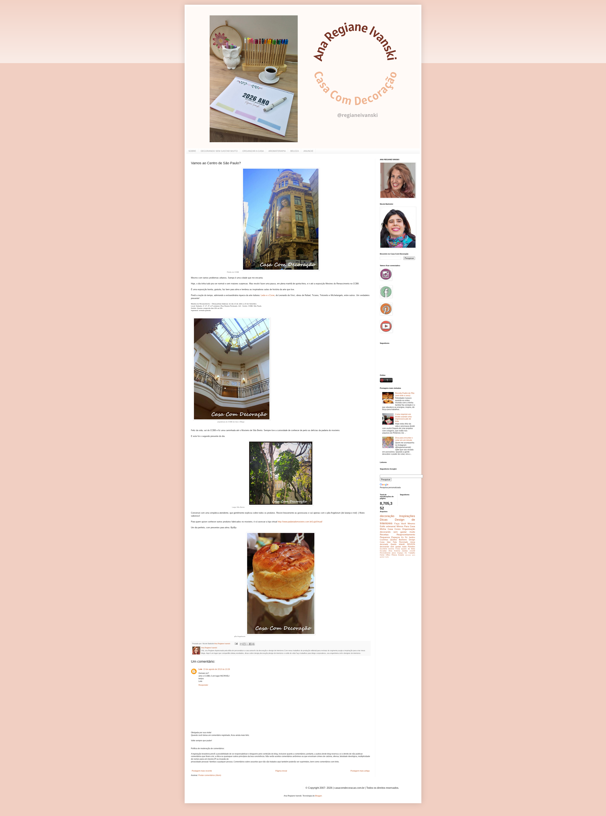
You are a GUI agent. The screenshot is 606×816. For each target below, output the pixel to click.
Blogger (318, 796)
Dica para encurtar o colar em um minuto (404, 439)
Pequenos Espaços (390, 537)
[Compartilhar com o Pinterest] (253, 644)
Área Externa (394, 551)
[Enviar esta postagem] (236, 644)
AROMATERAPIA (277, 151)
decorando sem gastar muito (397, 532)
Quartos (393, 540)
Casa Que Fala (388, 542)
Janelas (405, 551)
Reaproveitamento (406, 534)
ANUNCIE (308, 151)
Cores (398, 529)
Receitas (384, 534)
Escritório (383, 549)
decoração (387, 516)
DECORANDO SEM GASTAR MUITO (219, 151)
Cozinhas (384, 540)
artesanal (390, 526)
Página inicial (281, 771)
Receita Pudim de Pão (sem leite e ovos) (404, 394)
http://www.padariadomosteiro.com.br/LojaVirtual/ (300, 521)
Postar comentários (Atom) (209, 775)
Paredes (411, 547)
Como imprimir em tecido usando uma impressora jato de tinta (403, 417)
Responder (203, 685)
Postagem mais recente (202, 771)
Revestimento (385, 553)
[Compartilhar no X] (247, 644)
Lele (200, 669)
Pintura (394, 555)
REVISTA (411, 544)
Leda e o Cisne (267, 295)
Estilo (382, 526)
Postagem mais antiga (360, 771)
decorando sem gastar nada (393, 547)
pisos (394, 553)
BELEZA (294, 151)
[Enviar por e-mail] (241, 644)
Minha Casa (386, 529)
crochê (412, 551)
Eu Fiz (404, 537)
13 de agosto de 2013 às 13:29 (216, 669)
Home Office (385, 555)
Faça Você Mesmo (404, 523)
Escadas (383, 551)
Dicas (384, 519)
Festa (397, 549)
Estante (401, 555)
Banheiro (403, 540)
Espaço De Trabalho (406, 553)
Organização (408, 529)
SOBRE (192, 151)
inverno (391, 549)
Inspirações (407, 516)
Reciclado (403, 542)
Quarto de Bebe (408, 549)
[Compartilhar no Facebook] (250, 644)
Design (412, 540)
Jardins (412, 537)
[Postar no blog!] (244, 644)
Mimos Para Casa (406, 526)
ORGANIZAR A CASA (253, 151)
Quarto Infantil (398, 544)
